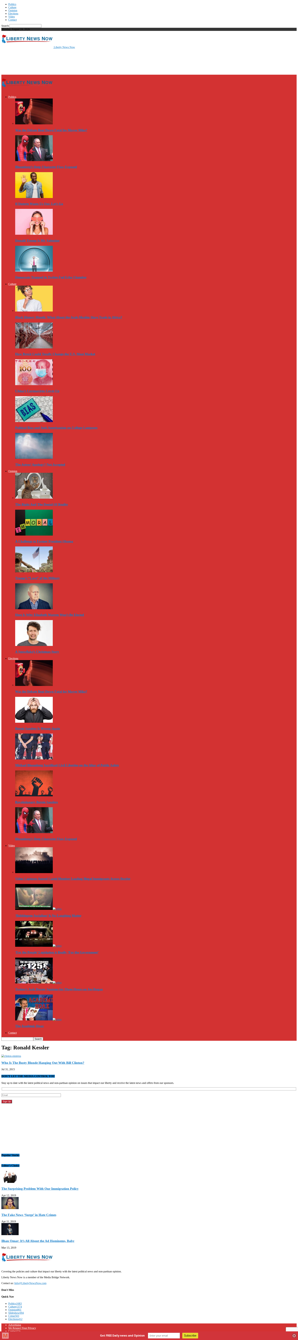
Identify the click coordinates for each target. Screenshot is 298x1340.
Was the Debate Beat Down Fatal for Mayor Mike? (51, 130)
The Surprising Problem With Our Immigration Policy (40, 1188)
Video (11, 16)
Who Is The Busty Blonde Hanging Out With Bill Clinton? (42, 1063)
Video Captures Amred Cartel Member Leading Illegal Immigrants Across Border (72, 879)
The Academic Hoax (29, 1026)
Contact (12, 19)
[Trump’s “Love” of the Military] (34, 571)
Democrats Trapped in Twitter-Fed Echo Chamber (51, 277)
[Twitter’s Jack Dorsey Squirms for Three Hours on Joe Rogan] (38, 982)
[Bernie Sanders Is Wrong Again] (34, 721)
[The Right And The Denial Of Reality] (34, 497)
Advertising (14, 1324)
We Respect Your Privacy (22, 1328)
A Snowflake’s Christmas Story (37, 652)
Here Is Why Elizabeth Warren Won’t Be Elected (49, 615)
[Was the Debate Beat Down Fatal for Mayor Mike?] (34, 123)
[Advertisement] (64, 61)
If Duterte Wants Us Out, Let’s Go (39, 204)
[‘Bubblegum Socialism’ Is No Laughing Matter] (38, 908)
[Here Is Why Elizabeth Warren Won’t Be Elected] (34, 608)
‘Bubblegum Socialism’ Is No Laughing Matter (48, 915)
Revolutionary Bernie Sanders (36, 802)
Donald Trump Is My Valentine (37, 240)
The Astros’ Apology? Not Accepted (40, 464)
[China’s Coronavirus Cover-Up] (34, 384)
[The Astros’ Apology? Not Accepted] (34, 457)
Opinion (12, 10)
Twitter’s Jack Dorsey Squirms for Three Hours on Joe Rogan (59, 989)
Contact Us (14, 1331)
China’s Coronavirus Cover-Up (37, 391)
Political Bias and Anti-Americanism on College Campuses (56, 427)
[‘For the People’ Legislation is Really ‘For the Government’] (38, 945)
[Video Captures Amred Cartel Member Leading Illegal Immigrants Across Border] (34, 872)
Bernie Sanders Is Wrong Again (37, 728)
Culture (12, 7)
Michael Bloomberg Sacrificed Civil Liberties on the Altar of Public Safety (67, 765)
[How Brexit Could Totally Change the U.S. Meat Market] (34, 347)
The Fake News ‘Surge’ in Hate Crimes (28, 1215)
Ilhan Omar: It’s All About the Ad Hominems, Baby (37, 1241)
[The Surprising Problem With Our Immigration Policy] (10, 1181)
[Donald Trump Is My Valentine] (34, 233)
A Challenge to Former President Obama (44, 541)
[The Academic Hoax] (38, 1019)
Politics (12, 4)
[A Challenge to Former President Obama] (34, 534)
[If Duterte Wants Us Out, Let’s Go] (34, 197)
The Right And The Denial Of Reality (41, 504)
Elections (13, 13)
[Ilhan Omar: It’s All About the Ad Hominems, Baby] (10, 1234)
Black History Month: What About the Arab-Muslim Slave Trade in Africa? (68, 317)
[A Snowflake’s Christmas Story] (34, 645)
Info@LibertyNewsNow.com (30, 1283)
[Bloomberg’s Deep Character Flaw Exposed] (34, 160)
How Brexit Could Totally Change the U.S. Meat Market (55, 354)
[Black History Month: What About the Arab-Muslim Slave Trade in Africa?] (34, 310)
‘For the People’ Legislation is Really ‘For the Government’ (57, 952)
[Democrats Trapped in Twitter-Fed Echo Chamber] (34, 270)
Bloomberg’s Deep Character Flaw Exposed (46, 167)
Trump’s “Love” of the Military (37, 578)
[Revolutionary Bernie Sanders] (34, 795)
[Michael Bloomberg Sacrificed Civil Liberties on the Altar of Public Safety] (34, 758)
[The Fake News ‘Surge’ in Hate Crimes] (10, 1208)
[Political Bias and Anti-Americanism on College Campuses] (34, 421)
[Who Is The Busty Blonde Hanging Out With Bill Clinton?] (11, 1056)
